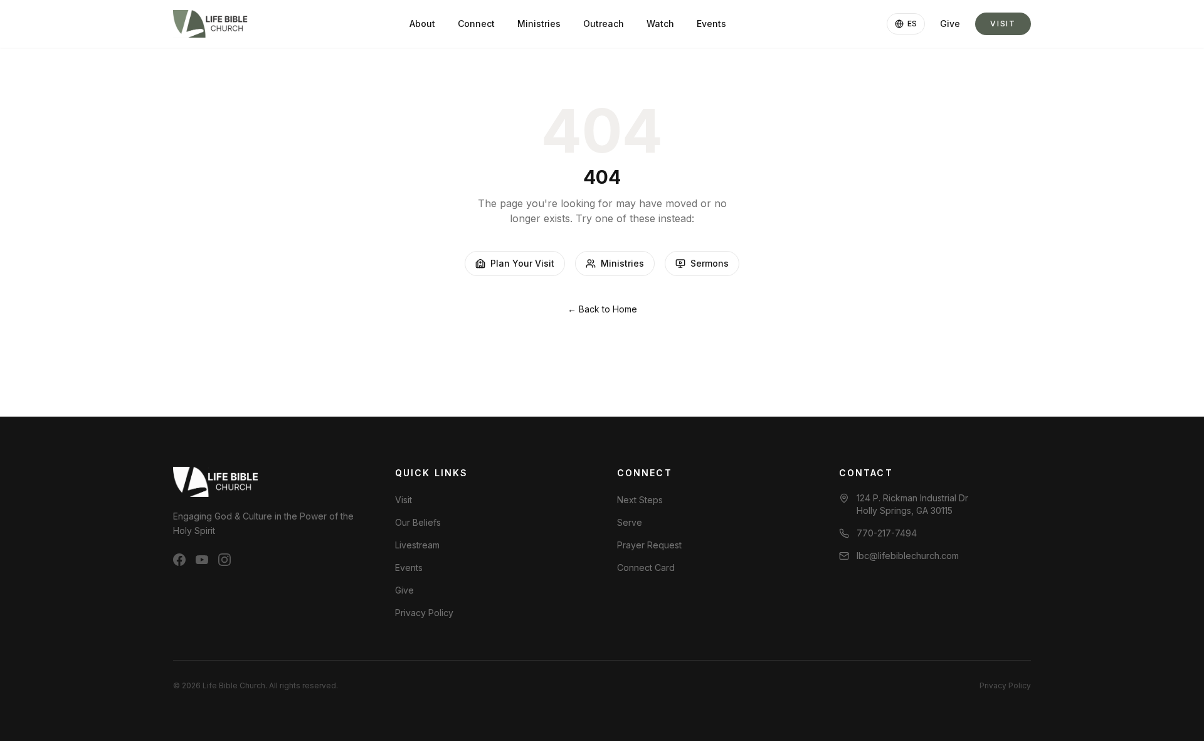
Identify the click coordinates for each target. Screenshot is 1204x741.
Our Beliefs (418, 522)
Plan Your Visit (522, 263)
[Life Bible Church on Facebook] (179, 559)
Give (950, 23)
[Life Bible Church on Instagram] (224, 559)
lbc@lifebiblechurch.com (908, 555)
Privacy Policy (424, 612)
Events (711, 23)
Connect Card (646, 567)
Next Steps (640, 499)
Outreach (603, 23)
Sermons (709, 263)
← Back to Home (602, 309)
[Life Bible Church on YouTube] (202, 559)
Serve (629, 522)
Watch (660, 23)
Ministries (539, 23)
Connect (476, 23)
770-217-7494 (887, 533)
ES (912, 23)
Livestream (417, 545)
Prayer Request (649, 545)
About (422, 23)
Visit (1003, 23)
